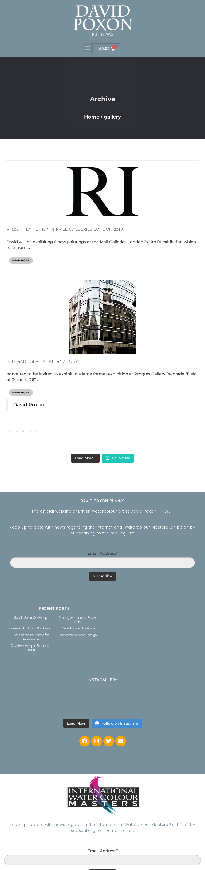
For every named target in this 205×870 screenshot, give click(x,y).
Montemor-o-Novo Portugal (78, 635)
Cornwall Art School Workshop (30, 628)
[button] (88, 47)
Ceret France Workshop (78, 628)
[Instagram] (96, 741)
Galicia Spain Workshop (30, 618)
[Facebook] (84, 741)
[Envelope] (120, 741)
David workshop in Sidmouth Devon (30, 648)
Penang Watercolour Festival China (78, 620)
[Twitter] (108, 741)
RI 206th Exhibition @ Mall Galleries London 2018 (64, 229)
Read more (21, 260)
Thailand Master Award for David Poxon (30, 637)
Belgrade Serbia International (43, 361)
